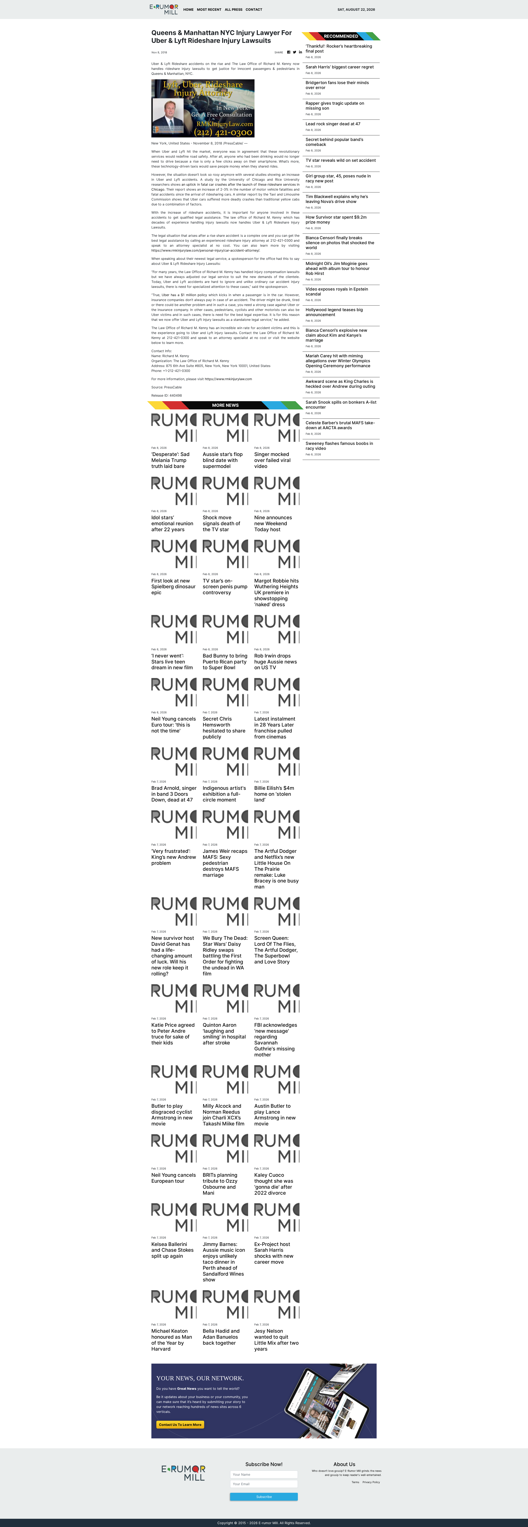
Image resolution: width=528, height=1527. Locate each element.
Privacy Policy (371, 1482)
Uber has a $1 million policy (184, 295)
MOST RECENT (209, 9)
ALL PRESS (233, 9)
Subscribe (264, 1497)
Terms (355, 1482)
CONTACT (254, 9)
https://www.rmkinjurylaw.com (228, 379)
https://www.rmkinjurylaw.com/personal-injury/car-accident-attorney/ (205, 250)
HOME (188, 9)
